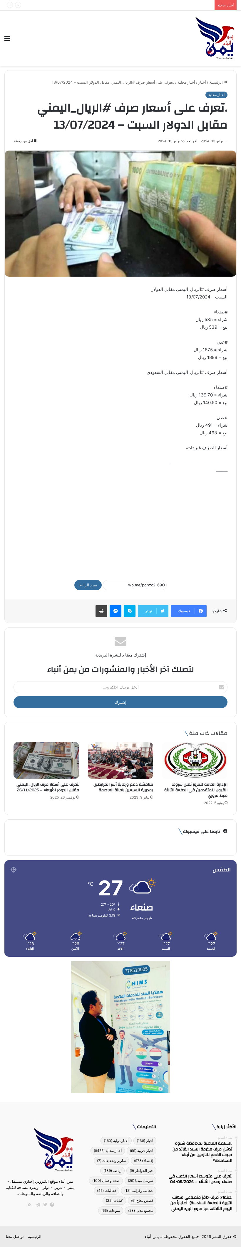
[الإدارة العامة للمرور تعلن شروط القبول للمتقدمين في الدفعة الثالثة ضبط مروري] (194, 760)
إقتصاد (143, 1160)
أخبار (202, 82)
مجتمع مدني (140, 1210)
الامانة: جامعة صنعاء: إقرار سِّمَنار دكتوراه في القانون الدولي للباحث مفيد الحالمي (146, 5)
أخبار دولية (116, 1140)
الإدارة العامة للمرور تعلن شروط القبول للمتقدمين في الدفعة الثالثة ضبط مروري (195, 790)
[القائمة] (7, 40)
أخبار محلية (186, 82)
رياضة (112, 1170)
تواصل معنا (15, 1236)
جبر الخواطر (141, 1170)
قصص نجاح (142, 1200)
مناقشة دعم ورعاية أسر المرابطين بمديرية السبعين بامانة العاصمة (123, 787)
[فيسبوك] (50, 1204)
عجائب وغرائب (138, 1190)
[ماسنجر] (115, 611)
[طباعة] (101, 611)
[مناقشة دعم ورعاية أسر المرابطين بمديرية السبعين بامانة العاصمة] (120, 760)
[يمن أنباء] (215, 38)
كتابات (114, 1200)
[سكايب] (129, 611)
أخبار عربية (141, 1150)
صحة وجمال (106, 1180)
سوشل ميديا (140, 1180)
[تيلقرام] (36, 1204)
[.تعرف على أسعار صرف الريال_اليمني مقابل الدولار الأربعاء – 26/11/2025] (46, 760)
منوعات (110, 1210)
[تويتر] (43, 1204)
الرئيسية (216, 82)
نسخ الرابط (88, 585)
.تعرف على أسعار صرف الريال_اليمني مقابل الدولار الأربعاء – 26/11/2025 (47, 787)
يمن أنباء (152, 1236)
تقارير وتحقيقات (111, 1160)
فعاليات (106, 1190)
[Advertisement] (120, 524)
